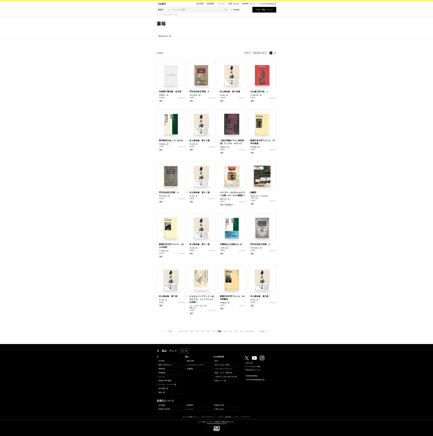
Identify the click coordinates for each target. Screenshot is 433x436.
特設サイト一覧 (220, 380)
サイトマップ (246, 417)
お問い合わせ (233, 4)
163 (241, 331)
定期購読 (190, 369)
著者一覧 (162, 392)
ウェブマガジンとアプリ (195, 365)
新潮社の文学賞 (164, 409)
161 (230, 331)
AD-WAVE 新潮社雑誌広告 (268, 4)
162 (236, 331)
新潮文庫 (162, 369)
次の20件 (249, 331)
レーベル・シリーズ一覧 (167, 384)
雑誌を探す (191, 361)
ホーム (159, 15)
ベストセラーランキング (223, 369)
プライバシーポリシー (207, 417)
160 (225, 331)
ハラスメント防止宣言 (224, 417)
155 (197, 331)
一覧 (185, 351)
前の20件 (183, 331)
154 (191, 331)
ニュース (221, 4)
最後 (262, 331)
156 (203, 331)
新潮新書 (162, 373)
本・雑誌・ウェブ (265, 10)
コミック (162, 376)
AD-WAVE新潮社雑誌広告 (256, 380)
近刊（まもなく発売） (223, 365)
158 (214, 331)
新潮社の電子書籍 (165, 380)
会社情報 (200, 4)
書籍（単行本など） (166, 365)
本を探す (162, 361)
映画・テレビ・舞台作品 (223, 373)
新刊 (216, 361)
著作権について (248, 4)
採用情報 (210, 4)
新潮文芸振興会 (252, 376)
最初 (170, 331)
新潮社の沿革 (219, 405)
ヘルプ (237, 417)
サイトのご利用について (190, 417)
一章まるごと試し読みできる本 (226, 376)
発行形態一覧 (169, 15)
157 (208, 331)
